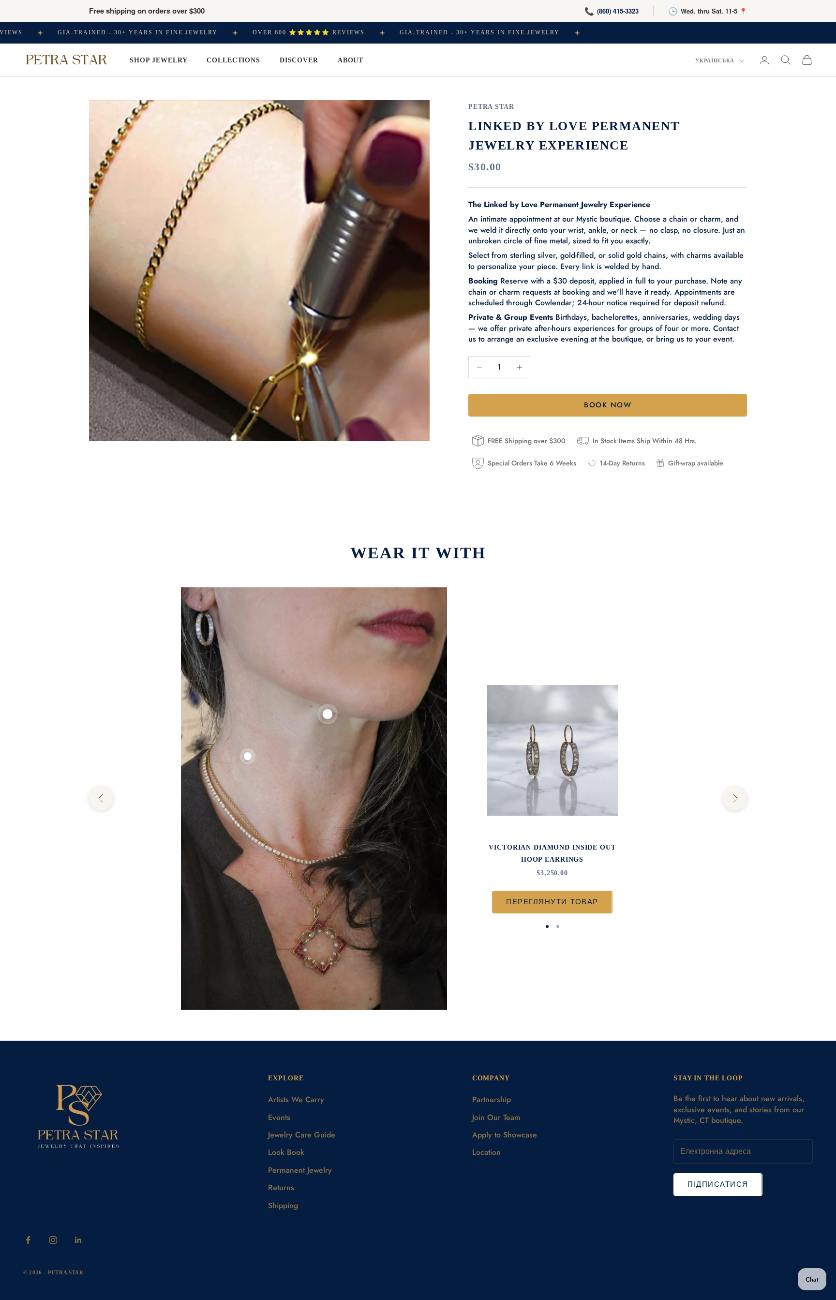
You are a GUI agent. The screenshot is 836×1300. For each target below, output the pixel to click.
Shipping (283, 1205)
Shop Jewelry (158, 60)
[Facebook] (28, 1240)
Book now (607, 405)
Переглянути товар (552, 902)
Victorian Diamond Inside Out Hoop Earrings (552, 853)
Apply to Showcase (504, 1134)
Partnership (491, 1099)
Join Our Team (496, 1117)
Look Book (286, 1152)
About (350, 60)
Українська (714, 60)
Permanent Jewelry (300, 1170)
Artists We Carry (296, 1099)
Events (279, 1117)
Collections (233, 60)
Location (486, 1152)
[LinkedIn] (78, 1240)
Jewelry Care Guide (301, 1134)
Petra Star (491, 106)
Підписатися (717, 1184)
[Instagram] (53, 1240)
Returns (281, 1187)
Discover (299, 60)
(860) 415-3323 (618, 10)
